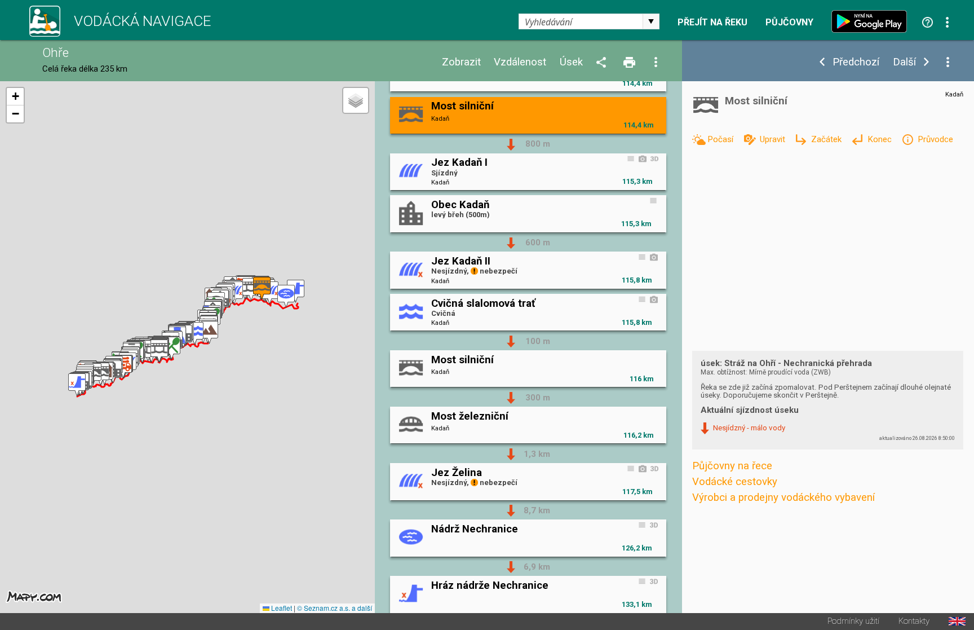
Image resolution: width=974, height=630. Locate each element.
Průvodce (935, 139)
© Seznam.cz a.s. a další (334, 608)
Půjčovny (789, 22)
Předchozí (856, 62)
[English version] (957, 621)
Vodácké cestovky (734, 481)
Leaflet (280, 608)
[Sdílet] (603, 63)
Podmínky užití (853, 621)
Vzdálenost (520, 62)
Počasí (721, 139)
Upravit (773, 139)
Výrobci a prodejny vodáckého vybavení (783, 497)
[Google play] (872, 21)
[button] (77, 384)
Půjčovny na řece (732, 466)
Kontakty (913, 621)
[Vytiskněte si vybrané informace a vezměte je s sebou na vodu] (630, 63)
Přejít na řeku (712, 22)
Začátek (827, 139)
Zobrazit (461, 62)
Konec (880, 139)
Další (904, 62)
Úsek (571, 62)
